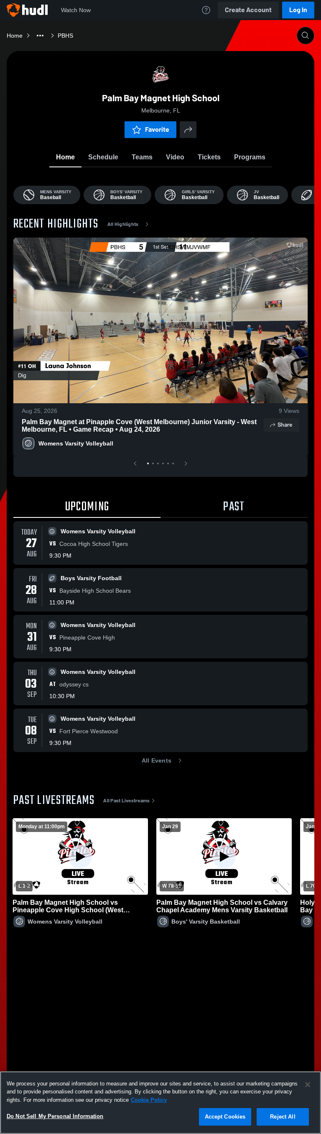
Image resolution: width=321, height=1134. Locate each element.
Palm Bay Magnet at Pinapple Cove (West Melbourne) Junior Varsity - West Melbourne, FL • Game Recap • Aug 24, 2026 (139, 425)
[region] (160, 1102)
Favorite (157, 129)
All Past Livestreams (126, 800)
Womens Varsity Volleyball (75, 443)
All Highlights (123, 224)
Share (285, 425)
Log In (298, 9)
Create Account (248, 9)
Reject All (282, 1117)
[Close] (307, 1084)
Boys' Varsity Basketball (205, 921)
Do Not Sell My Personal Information (55, 1116)
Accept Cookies (225, 1117)
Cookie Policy (149, 1100)
